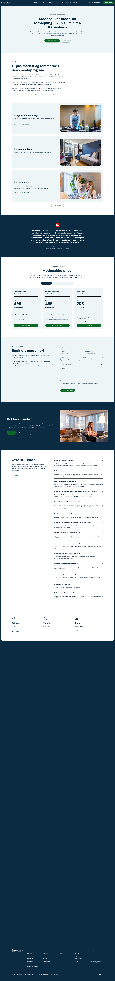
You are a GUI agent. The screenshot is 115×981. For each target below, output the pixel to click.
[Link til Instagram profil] (102, 974)
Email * (63, 351)
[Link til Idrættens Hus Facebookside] (100, 974)
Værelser (45, 958)
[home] (6, 2)
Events (29, 956)
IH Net (91, 953)
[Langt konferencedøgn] (80, 119)
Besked (63, 368)
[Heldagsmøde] (80, 187)
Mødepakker (30, 961)
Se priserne (66, 40)
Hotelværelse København (49, 963)
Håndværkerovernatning (48, 956)
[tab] (46, 283)
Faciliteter (45, 953)
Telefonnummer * (88, 351)
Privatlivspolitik (54, 974)
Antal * (63, 357)
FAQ (91, 958)
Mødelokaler (30, 958)
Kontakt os (16, 475)
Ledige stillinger (78, 958)
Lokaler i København (32, 963)
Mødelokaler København (33, 966)
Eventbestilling (93, 956)
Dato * (85, 357)
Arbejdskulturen (78, 956)
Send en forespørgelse (52, 40)
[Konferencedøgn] (80, 153)
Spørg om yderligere (24, 432)
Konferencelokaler (31, 953)
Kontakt (75, 2)
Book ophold (108, 2)
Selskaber (61, 953)
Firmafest (61, 956)
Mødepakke (64, 363)
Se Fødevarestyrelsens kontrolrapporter (95, 962)
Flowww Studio (45, 974)
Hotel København (47, 961)
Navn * (63, 346)
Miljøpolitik (77, 953)
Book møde (97, 2)
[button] (40, 2)
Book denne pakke (26, 325)
